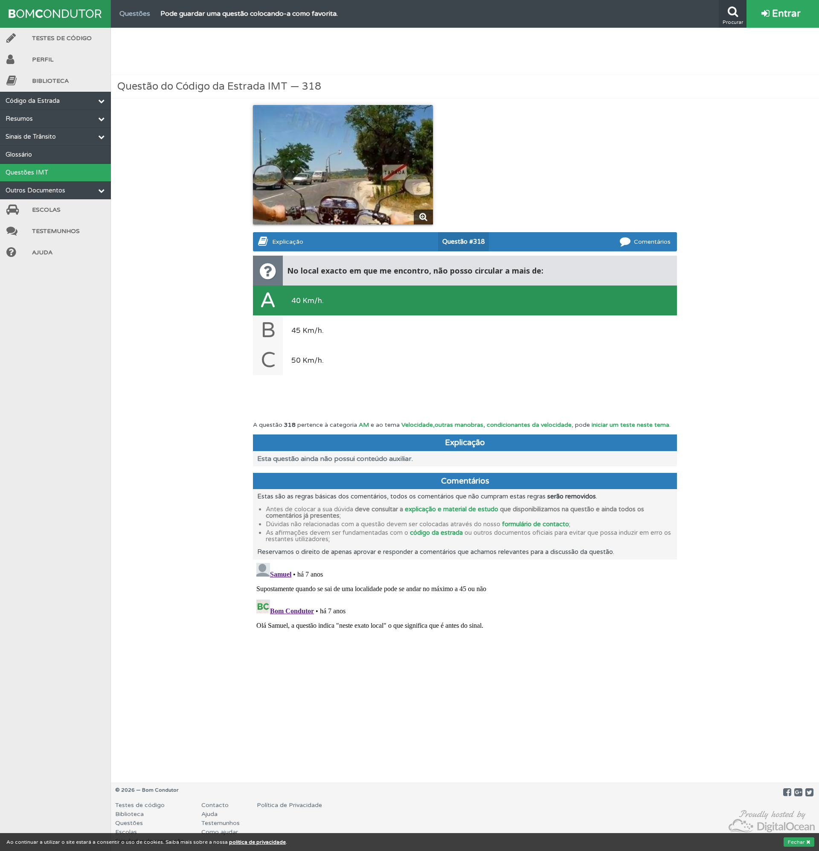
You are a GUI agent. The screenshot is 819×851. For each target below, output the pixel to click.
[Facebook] (787, 792)
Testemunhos (56, 231)
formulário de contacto (535, 524)
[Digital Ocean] (772, 822)
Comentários (652, 241)
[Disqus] (465, 666)
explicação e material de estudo (451, 509)
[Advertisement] (465, 51)
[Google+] (798, 792)
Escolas (46, 209)
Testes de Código (62, 38)
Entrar (785, 13)
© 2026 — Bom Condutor (147, 790)
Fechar (797, 842)
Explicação (287, 241)
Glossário (19, 154)
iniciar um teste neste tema (630, 424)
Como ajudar (219, 832)
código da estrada (436, 532)
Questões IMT (27, 172)
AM (364, 424)
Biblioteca (50, 81)
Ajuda (42, 252)
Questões (129, 823)
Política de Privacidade (289, 805)
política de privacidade (257, 842)
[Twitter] (809, 792)
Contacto (215, 805)
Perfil (42, 59)
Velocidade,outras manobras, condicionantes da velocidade (486, 424)
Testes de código (140, 805)
